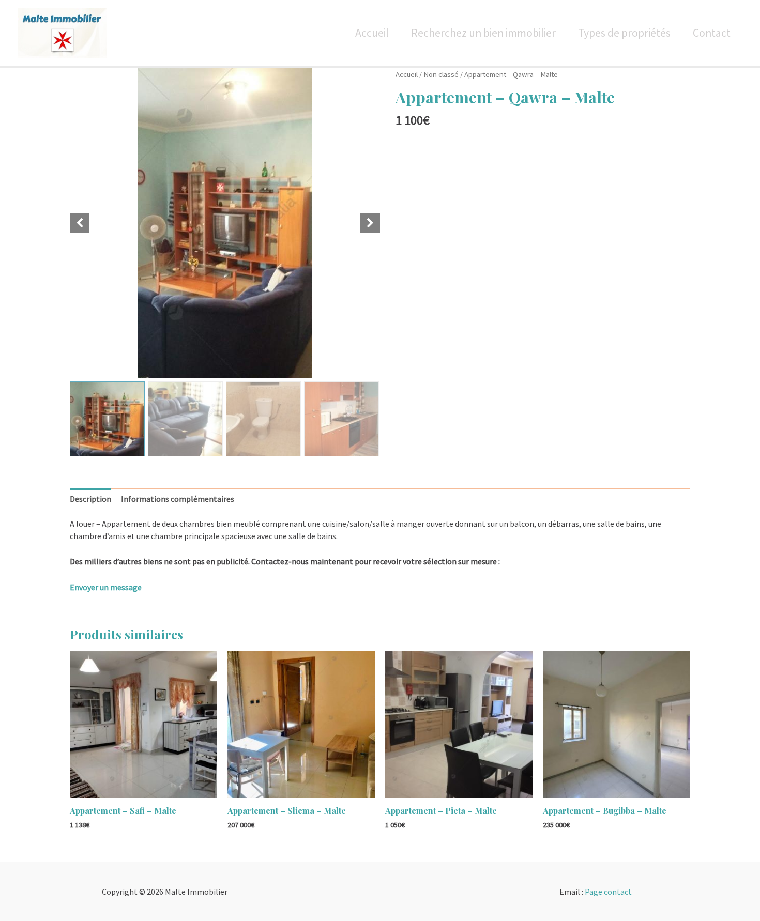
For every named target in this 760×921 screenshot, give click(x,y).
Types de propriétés (624, 33)
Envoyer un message (106, 587)
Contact (712, 33)
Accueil (372, 33)
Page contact (608, 891)
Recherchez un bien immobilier (483, 33)
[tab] (90, 498)
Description (90, 499)
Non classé (441, 74)
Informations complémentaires (177, 499)
